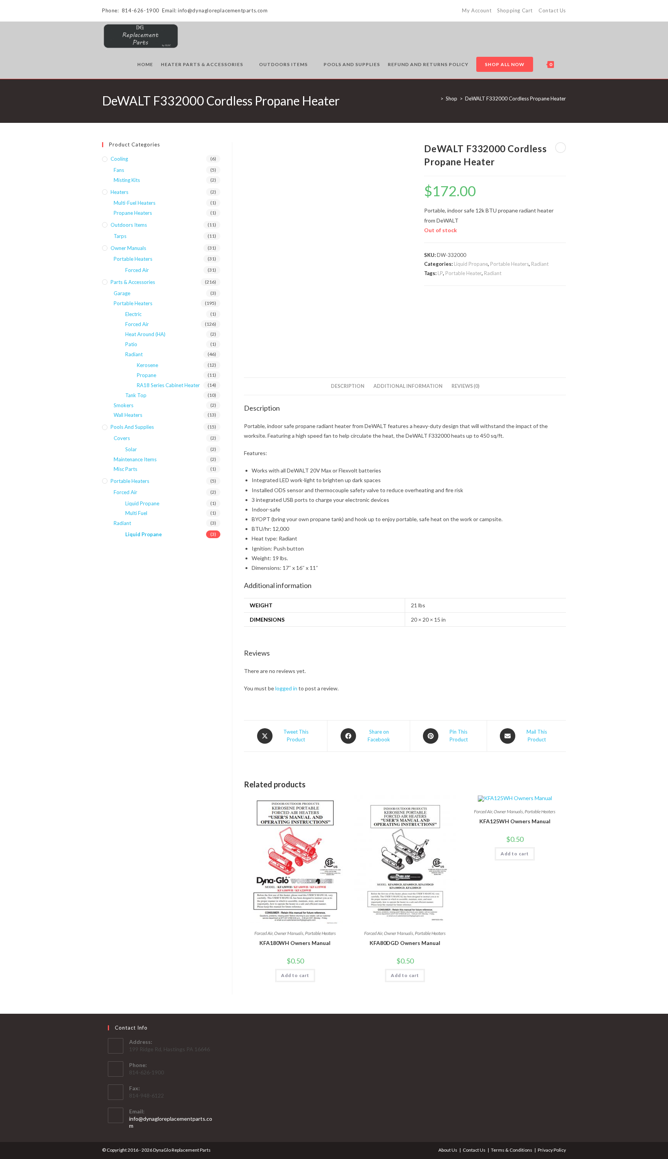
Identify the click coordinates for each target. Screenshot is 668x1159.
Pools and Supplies (132, 427)
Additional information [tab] (408, 386)
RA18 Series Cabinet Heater (168, 385)
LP (440, 273)
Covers (122, 438)
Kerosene (147, 365)
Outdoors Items (129, 225)
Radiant (540, 264)
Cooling (119, 159)
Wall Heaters (128, 415)
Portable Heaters (509, 264)
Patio (131, 344)
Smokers (123, 405)
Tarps (120, 236)
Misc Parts (125, 469)
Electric (133, 314)
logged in (286, 688)
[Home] (436, 98)
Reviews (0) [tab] (465, 386)
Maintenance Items (135, 459)
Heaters (119, 192)
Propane (146, 375)
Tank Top (136, 395)
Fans (119, 170)
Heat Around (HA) (145, 334)
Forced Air (263, 933)
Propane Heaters (133, 213)
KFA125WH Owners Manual (514, 821)
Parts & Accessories (133, 282)
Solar (131, 449)
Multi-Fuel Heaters (134, 203)
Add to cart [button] (295, 975)
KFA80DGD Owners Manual (405, 943)
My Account (476, 10)
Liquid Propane (471, 264)
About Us (447, 1150)
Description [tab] (348, 386)
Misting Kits (127, 180)
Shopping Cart (515, 10)
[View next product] (560, 147)
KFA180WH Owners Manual (295, 943)
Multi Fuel (136, 513)
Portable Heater (463, 273)
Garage (122, 293)
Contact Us (552, 10)
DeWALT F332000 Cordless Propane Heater (515, 98)
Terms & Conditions (511, 1150)
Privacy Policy (552, 1150)
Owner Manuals (288, 933)
